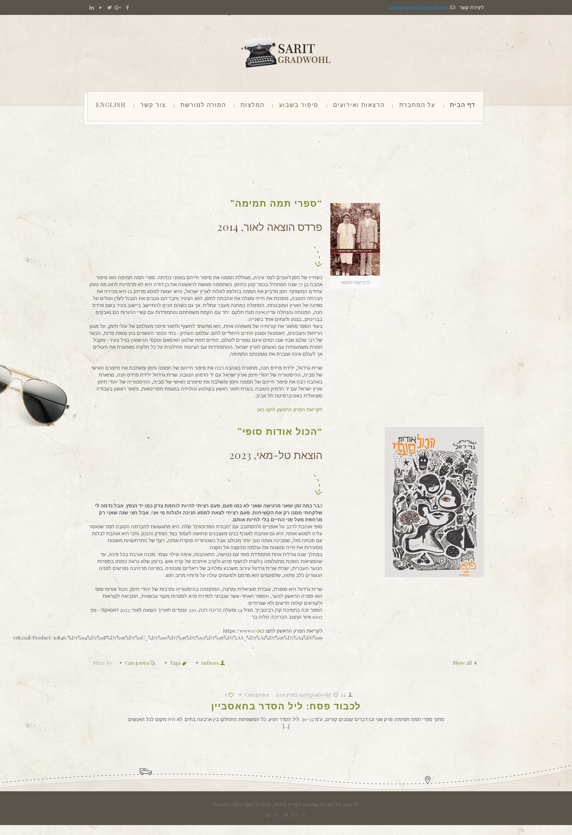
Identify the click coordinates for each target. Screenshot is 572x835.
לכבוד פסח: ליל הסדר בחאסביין (286, 706)
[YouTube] (100, 7)
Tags (175, 662)
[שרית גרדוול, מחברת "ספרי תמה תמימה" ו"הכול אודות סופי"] (286, 53)
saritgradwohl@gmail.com (419, 7)
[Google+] (118, 7)
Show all (462, 662)
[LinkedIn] (91, 7)
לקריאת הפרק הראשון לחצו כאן (289, 409)
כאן (261, 630)
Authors (210, 662)
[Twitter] (109, 7)
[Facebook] (127, 7)
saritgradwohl (315, 694)
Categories (137, 662)
